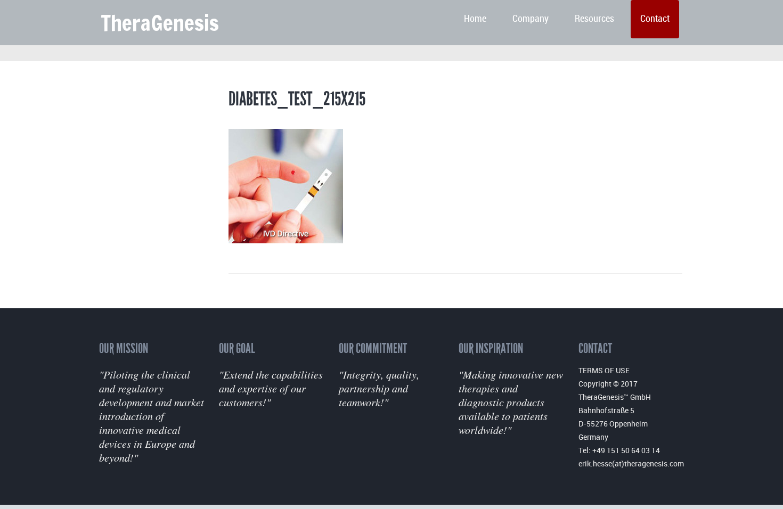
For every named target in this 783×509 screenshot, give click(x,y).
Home (475, 19)
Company (530, 19)
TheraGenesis (160, 22)
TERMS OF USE (604, 370)
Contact (655, 19)
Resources (594, 19)
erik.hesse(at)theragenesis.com (631, 463)
